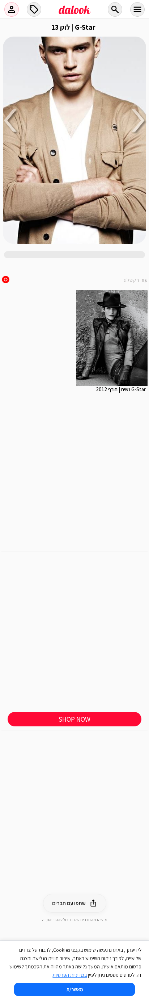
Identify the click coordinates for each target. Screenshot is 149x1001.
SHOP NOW (74, 719)
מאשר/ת (74, 989)
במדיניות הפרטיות (69, 975)
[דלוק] (74, 14)
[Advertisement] (74, 629)
